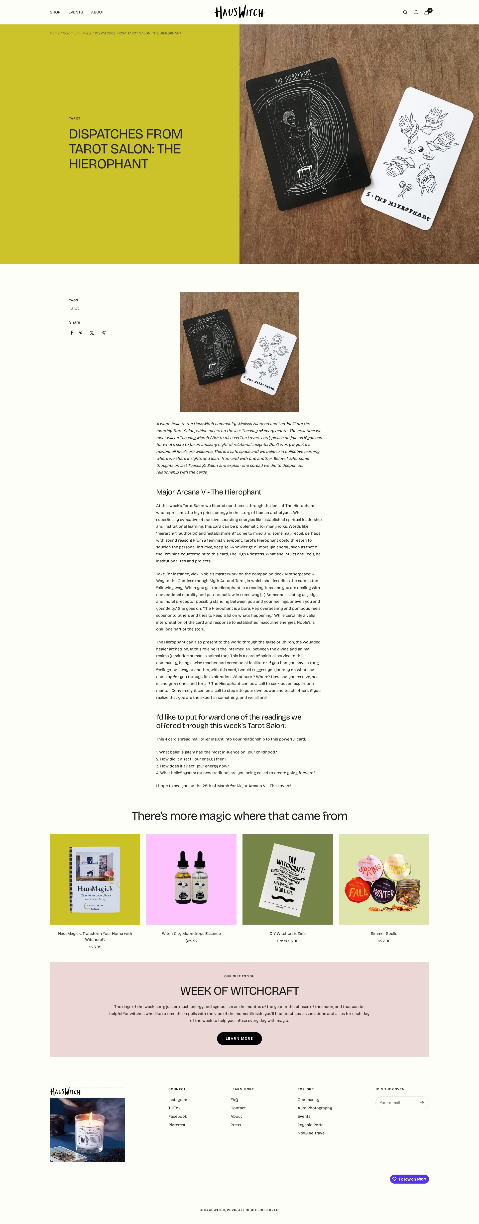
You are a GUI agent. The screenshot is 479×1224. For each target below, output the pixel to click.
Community (308, 1099)
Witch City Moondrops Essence (191, 933)
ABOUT (97, 12)
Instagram (177, 1099)
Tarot (74, 119)
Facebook (177, 1116)
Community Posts (77, 33)
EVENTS (75, 12)
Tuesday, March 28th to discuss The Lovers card (224, 437)
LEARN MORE (239, 1038)
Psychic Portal (311, 1124)
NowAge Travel (312, 1133)
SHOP (55, 12)
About (236, 1116)
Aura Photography (315, 1107)
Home (55, 33)
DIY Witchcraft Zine (288, 933)
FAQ (234, 1099)
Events (304, 1116)
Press (236, 1124)
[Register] (422, 1102)
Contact (238, 1107)
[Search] (405, 12)
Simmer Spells (384, 933)
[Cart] (426, 12)
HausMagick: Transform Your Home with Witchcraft (95, 936)
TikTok (174, 1107)
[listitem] (72, 333)
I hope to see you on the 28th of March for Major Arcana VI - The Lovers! (223, 785)
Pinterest (176, 1124)
